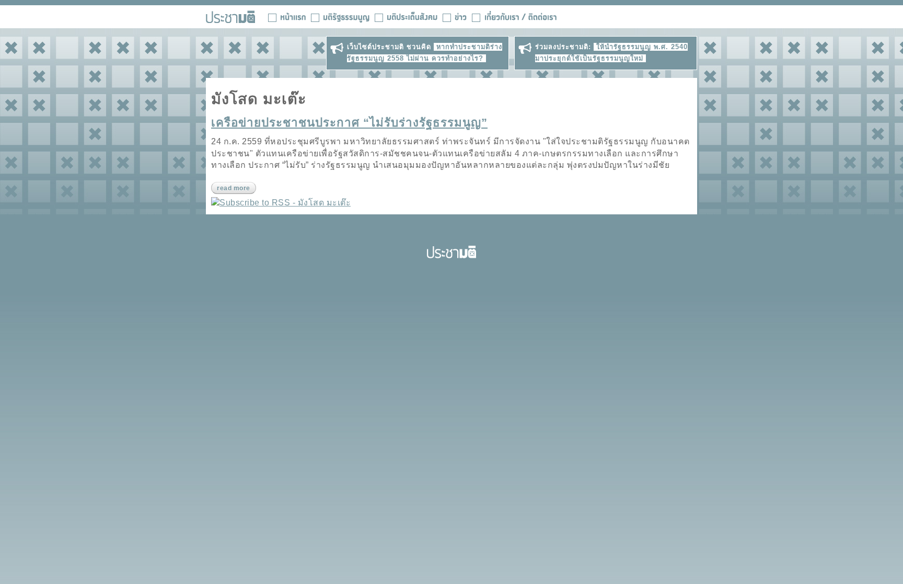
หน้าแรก (287, 16)
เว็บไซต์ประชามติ (230, 16)
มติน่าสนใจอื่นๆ (406, 16)
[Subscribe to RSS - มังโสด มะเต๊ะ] (281, 202)
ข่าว (455, 16)
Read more (233, 188)
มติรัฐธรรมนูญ (340, 16)
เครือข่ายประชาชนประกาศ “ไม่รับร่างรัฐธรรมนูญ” (349, 122)
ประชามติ (451, 252)
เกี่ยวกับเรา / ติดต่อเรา (514, 16)
